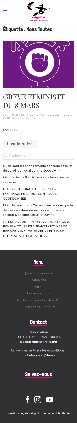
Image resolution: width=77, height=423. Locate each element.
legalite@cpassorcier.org (38, 342)
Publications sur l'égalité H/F (38, 300)
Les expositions (38, 293)
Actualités (21, 117)
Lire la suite (20, 143)
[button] (5, 12)
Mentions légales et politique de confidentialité (38, 413)
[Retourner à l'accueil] (38, 12)
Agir (35, 117)
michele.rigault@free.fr (38, 355)
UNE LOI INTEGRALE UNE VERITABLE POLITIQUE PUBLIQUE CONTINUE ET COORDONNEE (31, 193)
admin (24, 114)
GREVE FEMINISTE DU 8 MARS (34, 101)
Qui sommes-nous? (39, 273)
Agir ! (38, 287)
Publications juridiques (38, 307)
